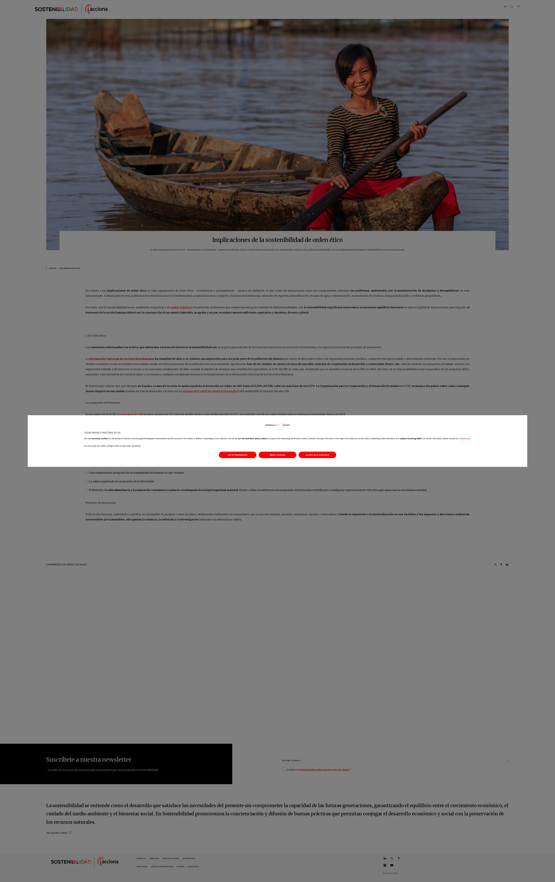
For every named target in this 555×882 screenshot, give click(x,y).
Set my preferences (237, 455)
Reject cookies (277, 455)
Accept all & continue (317, 455)
